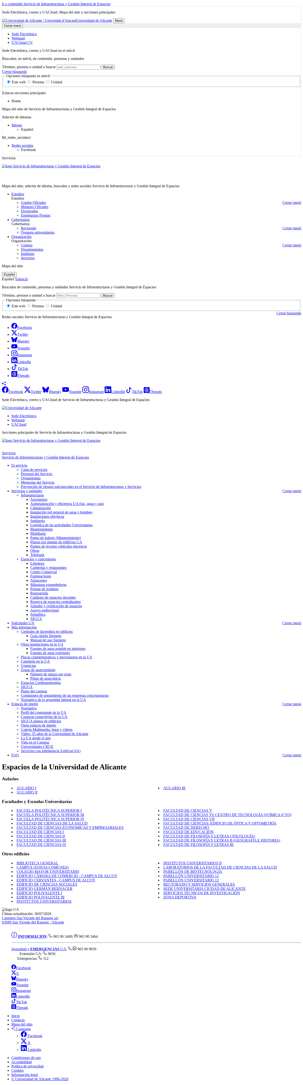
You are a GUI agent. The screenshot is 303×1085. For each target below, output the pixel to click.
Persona (38, 82)
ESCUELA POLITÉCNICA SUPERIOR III (50, 815)
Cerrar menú (12, 25)
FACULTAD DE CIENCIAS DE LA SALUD (52, 823)
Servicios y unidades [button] (26, 491)
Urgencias (28, 666)
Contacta (18, 1020)
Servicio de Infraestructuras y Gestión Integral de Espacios (45, 178)
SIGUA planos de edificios (41, 721)
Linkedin (34, 1050)
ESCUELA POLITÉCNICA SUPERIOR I (49, 810)
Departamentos (32, 249)
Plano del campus (34, 691)
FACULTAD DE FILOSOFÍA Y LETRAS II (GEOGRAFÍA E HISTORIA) (221, 840)
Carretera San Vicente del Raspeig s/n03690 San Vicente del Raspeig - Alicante (33, 920)
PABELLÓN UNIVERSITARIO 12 (191, 876)
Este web (19, 82)
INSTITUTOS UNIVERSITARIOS (44, 901)
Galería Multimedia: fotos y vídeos (46, 730)
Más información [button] (24, 627)
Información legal (24, 1075)
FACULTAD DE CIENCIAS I (40, 832)
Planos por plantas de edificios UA (56, 542)
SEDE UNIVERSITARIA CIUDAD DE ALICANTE (204, 889)
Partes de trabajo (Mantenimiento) (55, 538)
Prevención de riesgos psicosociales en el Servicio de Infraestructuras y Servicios (81, 487)
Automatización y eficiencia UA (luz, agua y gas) (67, 504)
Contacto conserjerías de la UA (44, 717)
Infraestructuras (32, 495)
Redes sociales (22, 145)
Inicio (15, 1016)
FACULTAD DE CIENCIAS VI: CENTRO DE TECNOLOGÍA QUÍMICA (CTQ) (227, 815)
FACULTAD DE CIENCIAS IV (42, 845)
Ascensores (38, 499)
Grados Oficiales (33, 203)
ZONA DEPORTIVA (179, 897)
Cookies (17, 1070)
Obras (34, 551)
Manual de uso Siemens (48, 640)
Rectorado (28, 228)
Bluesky (22, 979)
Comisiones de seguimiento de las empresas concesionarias (65, 695)
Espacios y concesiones (38, 559)
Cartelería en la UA (35, 661)
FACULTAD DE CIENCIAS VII (188, 819)
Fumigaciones (40, 576)
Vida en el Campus (35, 742)
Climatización (40, 508)
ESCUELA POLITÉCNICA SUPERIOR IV (51, 819)
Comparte (23, 1029)
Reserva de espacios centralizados (55, 602)
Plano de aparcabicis (45, 678)
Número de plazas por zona (50, 674)
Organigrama (30, 478)
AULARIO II (27, 792)
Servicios (28, 258)
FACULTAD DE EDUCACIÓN (188, 832)
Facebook (23, 968)
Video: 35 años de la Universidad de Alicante (54, 734)
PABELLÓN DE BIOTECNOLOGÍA (192, 872)
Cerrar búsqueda (14, 72)
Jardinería (37, 521)
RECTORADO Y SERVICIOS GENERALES (199, 884)
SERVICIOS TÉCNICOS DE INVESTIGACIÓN (201, 893)
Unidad (56, 82)
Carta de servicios (34, 470)
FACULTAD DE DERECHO (186, 828)
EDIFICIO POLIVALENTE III (40, 897)
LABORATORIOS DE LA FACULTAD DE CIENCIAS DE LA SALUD (220, 867)
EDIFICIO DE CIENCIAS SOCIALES (47, 884)
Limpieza (37, 563)
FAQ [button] (15, 755)
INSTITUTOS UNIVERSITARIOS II (192, 863)
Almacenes (38, 580)
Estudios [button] (17, 194)
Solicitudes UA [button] (22, 623)
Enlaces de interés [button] (24, 704)
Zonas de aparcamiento (38, 670)
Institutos (27, 254)
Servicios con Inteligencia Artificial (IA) (50, 751)
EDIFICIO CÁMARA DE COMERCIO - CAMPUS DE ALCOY (67, 876)
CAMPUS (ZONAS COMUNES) (43, 867)
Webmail (18, 420)
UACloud (18, 424)
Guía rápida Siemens (45, 636)
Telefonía (37, 555)
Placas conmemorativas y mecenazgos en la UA (56, 657)
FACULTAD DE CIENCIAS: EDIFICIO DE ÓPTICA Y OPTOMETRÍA (219, 823)
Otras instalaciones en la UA (42, 644)
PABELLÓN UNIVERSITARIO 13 (191, 880)
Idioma (17, 125)
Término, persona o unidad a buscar (29, 67)
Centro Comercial (43, 572)
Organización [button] (21, 237)
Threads (22, 1008)
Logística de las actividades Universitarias (61, 525)
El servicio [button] (19, 465)
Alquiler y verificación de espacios (56, 606)
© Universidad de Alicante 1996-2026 (39, 1079)
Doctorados (29, 211)
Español (9, 274)
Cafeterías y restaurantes (48, 568)
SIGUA (36, 619)
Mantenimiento (41, 529)
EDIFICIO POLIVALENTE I (39, 893)
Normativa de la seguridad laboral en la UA (53, 700)
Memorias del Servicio (37, 482)
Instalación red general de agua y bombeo (61, 512)
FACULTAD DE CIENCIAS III (41, 840)
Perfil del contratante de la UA (43, 712)
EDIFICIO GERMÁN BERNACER (44, 889)
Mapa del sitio (21, 1024)
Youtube (22, 985)
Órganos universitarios (37, 232)
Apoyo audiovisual (44, 610)
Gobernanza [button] (20, 220)
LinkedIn (23, 996)
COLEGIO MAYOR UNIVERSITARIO (48, 872)
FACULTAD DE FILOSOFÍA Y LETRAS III (198, 845)
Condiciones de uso (26, 1058)
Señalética (37, 614)
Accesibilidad (21, 1062)
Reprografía (39, 593)
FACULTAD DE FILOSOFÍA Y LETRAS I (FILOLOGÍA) (209, 836)
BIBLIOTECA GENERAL (37, 863)
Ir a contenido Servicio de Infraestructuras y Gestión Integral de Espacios (56, 4)
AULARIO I (26, 788)
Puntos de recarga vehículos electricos (58, 546)
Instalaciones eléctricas (47, 516)
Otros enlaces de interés (38, 725)
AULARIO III (174, 788)
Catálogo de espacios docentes (53, 597)
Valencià (21, 279)
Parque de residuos (44, 589)
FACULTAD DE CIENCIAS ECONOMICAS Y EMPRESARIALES (70, 828)
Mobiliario (38, 533)
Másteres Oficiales (34, 207)
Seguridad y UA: (39, 949)
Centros (26, 245)
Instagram (23, 991)
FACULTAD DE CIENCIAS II (41, 836)
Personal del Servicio (36, 474)
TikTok (21, 1002)
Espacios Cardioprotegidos (41, 683)
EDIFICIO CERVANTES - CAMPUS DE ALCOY (56, 880)
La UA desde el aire (36, 738)
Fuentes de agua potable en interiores (57, 649)
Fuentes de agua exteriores (50, 653)
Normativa (29, 708)
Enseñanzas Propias (35, 215)
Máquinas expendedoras (48, 585)
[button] (4, 384)
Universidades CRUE (37, 747)
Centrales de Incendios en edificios (47, 632)
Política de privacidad (27, 1066)
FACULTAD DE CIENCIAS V (187, 810)
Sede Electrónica (23, 416)
